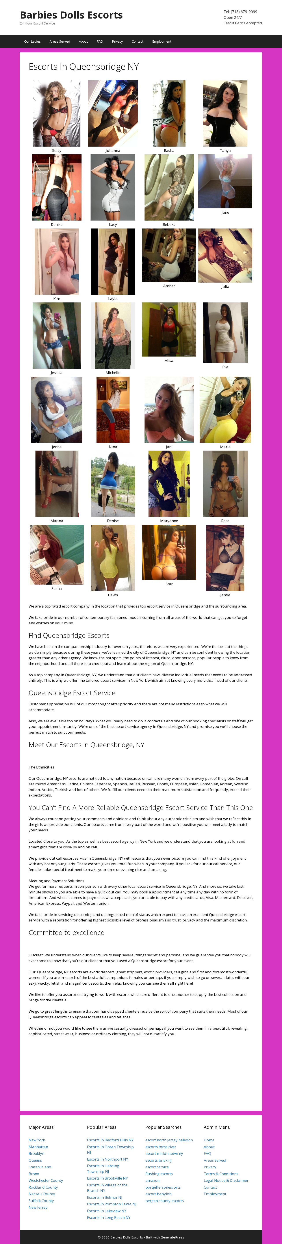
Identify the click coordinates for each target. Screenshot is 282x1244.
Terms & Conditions (221, 1173)
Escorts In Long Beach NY (108, 1217)
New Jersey (38, 1207)
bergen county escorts (164, 1200)
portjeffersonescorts (162, 1187)
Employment (161, 41)
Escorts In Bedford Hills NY (110, 1139)
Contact (137, 41)
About (83, 41)
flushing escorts (159, 1173)
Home (209, 1139)
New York (37, 1139)
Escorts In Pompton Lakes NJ (111, 1203)
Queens (35, 1160)
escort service (157, 1166)
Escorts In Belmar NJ (104, 1197)
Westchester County (46, 1180)
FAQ (100, 41)
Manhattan (38, 1146)
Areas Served (60, 41)
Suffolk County (41, 1200)
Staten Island (40, 1166)
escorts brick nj (158, 1160)
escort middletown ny (164, 1153)
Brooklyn (36, 1153)
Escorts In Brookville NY (107, 1178)
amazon (152, 1180)
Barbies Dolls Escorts (71, 14)
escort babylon (158, 1193)
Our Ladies (32, 41)
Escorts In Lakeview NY (106, 1210)
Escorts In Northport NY (107, 1159)
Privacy (117, 41)
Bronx (34, 1173)
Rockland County (43, 1187)
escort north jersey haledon (169, 1139)
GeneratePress (172, 1237)
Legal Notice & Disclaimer (226, 1180)
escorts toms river (160, 1146)
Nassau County (42, 1193)
